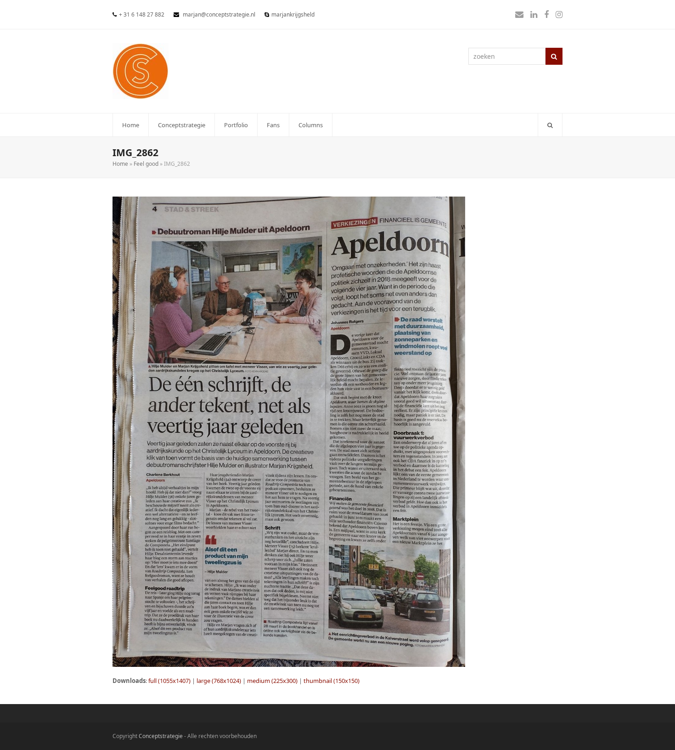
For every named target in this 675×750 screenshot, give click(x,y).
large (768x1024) (219, 681)
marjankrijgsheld (293, 14)
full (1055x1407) (169, 681)
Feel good (146, 164)
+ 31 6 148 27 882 (141, 14)
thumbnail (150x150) (332, 681)
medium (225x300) (272, 681)
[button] (550, 124)
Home (120, 164)
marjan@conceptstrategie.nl (219, 14)
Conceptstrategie (161, 736)
